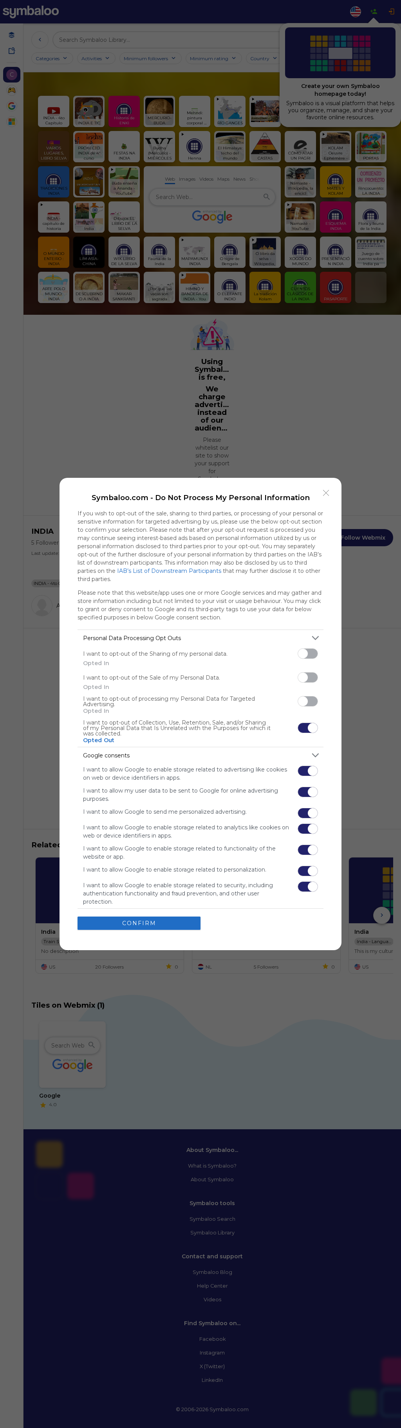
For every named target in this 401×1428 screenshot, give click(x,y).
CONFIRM (139, 923)
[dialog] (200, 714)
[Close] (326, 493)
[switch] (308, 653)
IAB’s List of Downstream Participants (169, 570)
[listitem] (200, 638)
